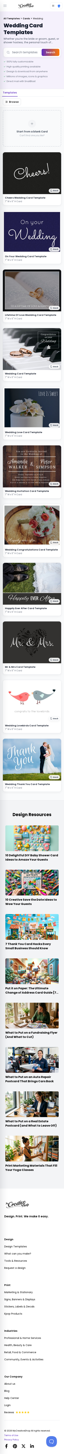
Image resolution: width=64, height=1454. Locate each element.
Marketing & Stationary (18, 1292)
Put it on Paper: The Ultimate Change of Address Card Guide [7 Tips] (30, 992)
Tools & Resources (15, 1261)
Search (50, 52)
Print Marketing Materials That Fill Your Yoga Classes (31, 1168)
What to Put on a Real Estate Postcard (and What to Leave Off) (31, 1123)
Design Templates (15, 1246)
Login (7, 1405)
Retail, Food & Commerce (20, 1352)
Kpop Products (13, 1313)
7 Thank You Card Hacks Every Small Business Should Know (28, 946)
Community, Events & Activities (23, 1359)
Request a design (15, 1268)
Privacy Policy (11, 1439)
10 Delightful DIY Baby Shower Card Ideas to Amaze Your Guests (31, 857)
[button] (54, 191)
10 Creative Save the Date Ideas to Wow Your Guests (31, 902)
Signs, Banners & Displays (19, 1299)
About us (9, 1384)
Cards (26, 18)
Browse (14, 102)
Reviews (9, 1412)
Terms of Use (11, 1435)
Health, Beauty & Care (18, 1345)
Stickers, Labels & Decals (19, 1306)
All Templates (12, 18)
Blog (6, 1391)
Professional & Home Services (22, 1338)
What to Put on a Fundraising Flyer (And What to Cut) (31, 1035)
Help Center (11, 1398)
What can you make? (17, 1253)
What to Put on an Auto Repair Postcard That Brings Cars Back (29, 1079)
